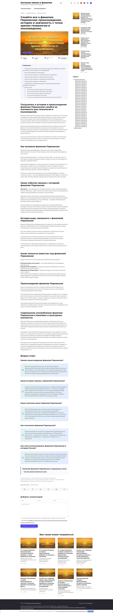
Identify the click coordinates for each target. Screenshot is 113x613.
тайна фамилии (60, 479)
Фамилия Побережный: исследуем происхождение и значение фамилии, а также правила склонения (65, 585)
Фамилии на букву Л (81, 98)
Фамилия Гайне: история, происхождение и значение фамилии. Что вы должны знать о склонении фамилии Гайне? (86, 66)
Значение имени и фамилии (36, 2)
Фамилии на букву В (81, 84)
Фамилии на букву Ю (81, 125)
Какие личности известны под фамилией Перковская (40, 79)
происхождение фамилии (27, 479)
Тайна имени (77, 128)
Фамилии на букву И (81, 93)
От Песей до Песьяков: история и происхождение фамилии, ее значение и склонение (47, 553)
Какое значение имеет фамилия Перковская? (39, 93)
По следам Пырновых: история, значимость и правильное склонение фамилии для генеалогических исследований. (65, 554)
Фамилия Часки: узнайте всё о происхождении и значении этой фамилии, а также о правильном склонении (86, 42)
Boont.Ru (90, 603)
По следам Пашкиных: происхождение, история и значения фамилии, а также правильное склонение (28, 553)
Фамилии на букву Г (80, 85)
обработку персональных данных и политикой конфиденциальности (48, 520)
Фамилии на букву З (81, 92)
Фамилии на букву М (81, 100)
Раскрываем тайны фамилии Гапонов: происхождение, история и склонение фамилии (86, 30)
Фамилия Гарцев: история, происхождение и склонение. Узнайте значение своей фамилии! (86, 54)
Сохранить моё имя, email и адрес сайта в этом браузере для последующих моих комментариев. (43, 518)
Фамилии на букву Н (81, 101)
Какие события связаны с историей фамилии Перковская (41, 74)
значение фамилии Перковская (40, 478)
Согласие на (44, 520)
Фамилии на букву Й (81, 95)
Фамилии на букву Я (81, 126)
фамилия (39, 481)
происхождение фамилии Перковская (45, 479)
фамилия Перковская (48, 481)
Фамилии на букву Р (81, 106)
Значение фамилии (40, 8)
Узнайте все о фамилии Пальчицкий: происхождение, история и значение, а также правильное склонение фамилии (83, 554)
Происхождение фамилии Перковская (35, 81)
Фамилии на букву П (27, 52)
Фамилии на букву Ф (81, 112)
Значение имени (26, 8)
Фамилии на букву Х (81, 114)
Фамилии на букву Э (81, 123)
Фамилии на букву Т (80, 109)
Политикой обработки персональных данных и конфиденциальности (68, 607)
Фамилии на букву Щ (81, 120)
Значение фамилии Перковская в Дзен (35, 471)
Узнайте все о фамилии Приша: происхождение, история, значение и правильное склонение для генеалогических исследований (47, 582)
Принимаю (90, 611)
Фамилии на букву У (81, 110)
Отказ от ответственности (27, 522)
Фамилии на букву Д (81, 87)
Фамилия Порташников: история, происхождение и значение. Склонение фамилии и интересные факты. (28, 582)
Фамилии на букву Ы (81, 121)
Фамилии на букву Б (81, 82)
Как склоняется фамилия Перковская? (37, 95)
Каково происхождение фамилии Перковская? (39, 89)
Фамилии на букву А (81, 81)
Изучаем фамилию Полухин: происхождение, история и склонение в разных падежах (83, 582)
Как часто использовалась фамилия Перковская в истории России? (44, 97)
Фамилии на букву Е (81, 89)
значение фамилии (26, 478)
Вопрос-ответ (28, 87)
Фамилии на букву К (81, 96)
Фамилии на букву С (81, 107)
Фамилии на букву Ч (81, 117)
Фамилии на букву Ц (81, 115)
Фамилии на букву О (81, 103)
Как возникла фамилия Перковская (34, 72)
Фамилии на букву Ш (81, 118)
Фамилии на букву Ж (81, 90)
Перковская (53, 478)
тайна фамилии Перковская (28, 481)
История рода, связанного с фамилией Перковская (39, 77)
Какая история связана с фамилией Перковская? (39, 91)
